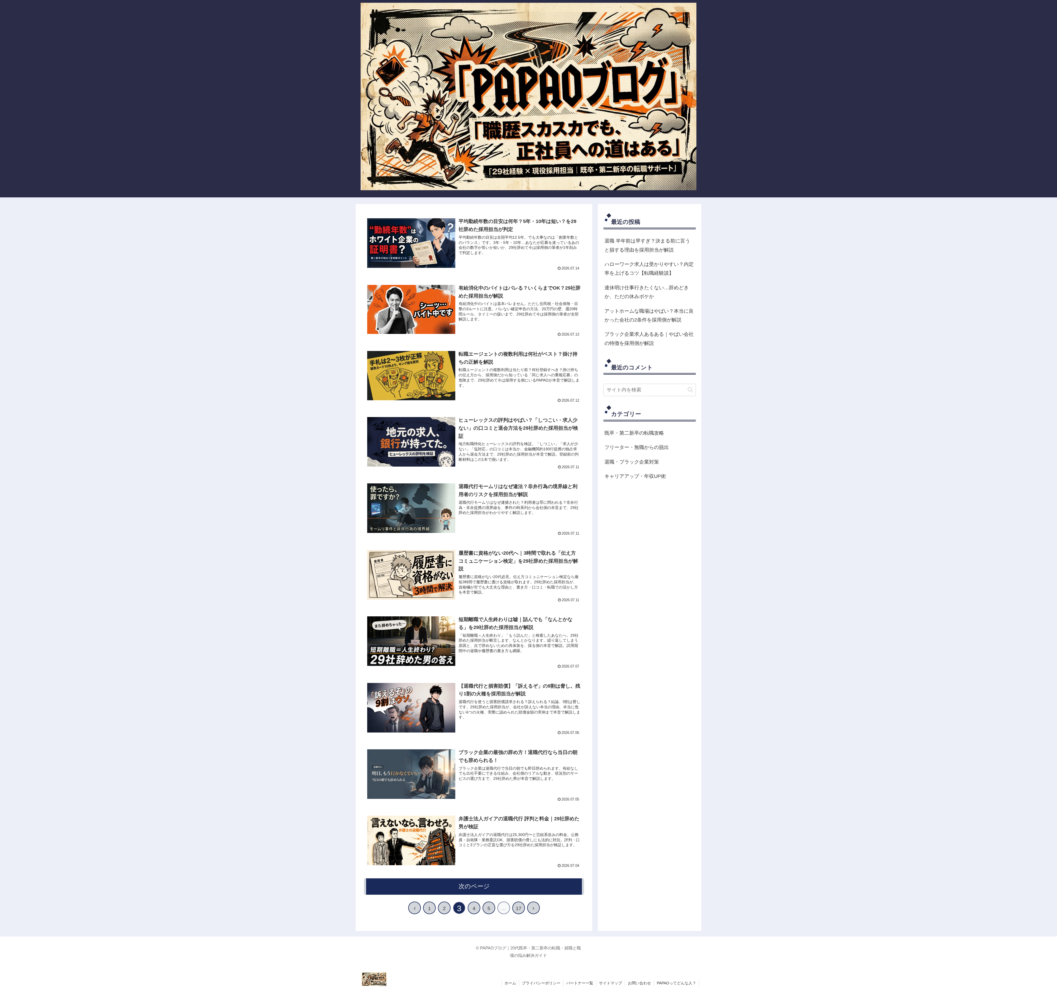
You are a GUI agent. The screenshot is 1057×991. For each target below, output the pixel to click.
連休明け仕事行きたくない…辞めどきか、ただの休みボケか (646, 292)
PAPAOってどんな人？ (676, 983)
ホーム (510, 983)
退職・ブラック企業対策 (631, 462)
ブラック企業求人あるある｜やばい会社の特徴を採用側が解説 (649, 338)
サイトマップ (610, 983)
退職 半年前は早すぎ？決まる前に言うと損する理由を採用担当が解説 (647, 245)
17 (518, 908)
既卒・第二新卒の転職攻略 (634, 433)
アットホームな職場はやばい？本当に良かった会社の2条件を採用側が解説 (649, 315)
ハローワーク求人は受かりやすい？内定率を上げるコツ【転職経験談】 (649, 269)
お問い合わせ (639, 983)
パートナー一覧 (579, 983)
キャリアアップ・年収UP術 (635, 476)
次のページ (474, 886)
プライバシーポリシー (541, 983)
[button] (690, 389)
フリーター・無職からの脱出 (636, 447)
